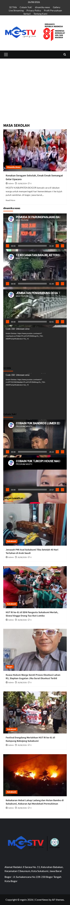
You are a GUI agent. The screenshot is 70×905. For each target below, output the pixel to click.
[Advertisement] (35, 108)
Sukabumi (11, 541)
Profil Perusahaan (53, 10)
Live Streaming (16, 10)
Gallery (56, 7)
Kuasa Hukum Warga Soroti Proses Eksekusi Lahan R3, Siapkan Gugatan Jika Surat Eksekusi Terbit (33, 676)
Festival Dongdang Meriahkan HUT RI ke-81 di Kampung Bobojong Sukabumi (30, 739)
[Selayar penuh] (62, 245)
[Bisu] (57, 245)
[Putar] (7, 245)
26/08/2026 (22, 557)
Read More (10, 200)
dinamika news (42, 7)
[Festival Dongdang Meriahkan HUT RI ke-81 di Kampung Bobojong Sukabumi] (35, 712)
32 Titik (13, 7)
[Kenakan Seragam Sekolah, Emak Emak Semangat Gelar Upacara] (35, 150)
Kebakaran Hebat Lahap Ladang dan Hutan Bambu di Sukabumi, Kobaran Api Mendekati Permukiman (35, 802)
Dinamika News (13, 167)
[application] (35, 231)
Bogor (9, 666)
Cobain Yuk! (26, 7)
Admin (11, 183)
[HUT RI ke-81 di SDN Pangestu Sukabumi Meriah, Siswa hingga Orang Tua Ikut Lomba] (35, 587)
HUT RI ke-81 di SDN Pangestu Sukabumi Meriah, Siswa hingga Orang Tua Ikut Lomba (32, 614)
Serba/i (27, 13)
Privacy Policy (34, 10)
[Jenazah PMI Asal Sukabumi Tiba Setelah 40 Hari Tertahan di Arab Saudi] (35, 525)
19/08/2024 (22, 183)
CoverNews (41, 899)
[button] (5, 54)
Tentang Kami (40, 13)
